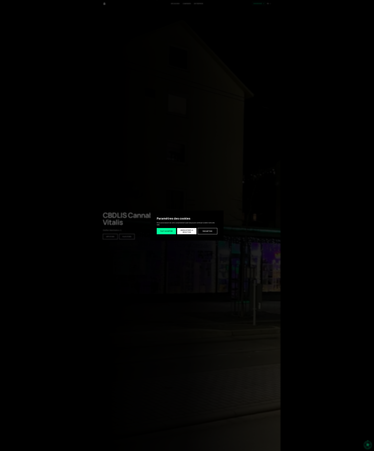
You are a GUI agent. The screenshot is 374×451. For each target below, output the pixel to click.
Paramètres (207, 231)
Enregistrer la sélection (187, 231)
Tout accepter (166, 231)
